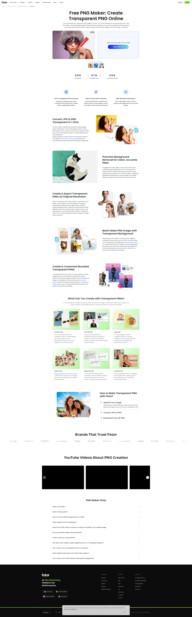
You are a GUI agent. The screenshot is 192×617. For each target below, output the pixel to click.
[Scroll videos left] (44, 477)
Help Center (121, 578)
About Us (103, 578)
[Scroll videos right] (147, 477)
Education (120, 586)
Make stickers (58, 373)
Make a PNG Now (118, 47)
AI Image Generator (140, 578)
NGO (119, 583)
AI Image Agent (139, 583)
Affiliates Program (106, 589)
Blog (119, 580)
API (119, 589)
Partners (103, 586)
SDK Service (121, 592)
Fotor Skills (137, 586)
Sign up (180, 2)
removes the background (69, 139)
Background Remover (23, 6)
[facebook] (59, 612)
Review (103, 583)
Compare (120, 595)
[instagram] (56, 612)
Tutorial (120, 598)
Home (3, 6)
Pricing (61, 2)
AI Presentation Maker (140, 580)
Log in (187, 2)
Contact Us (104, 580)
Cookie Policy (73, 609)
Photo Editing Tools (11, 6)
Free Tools (137, 589)
